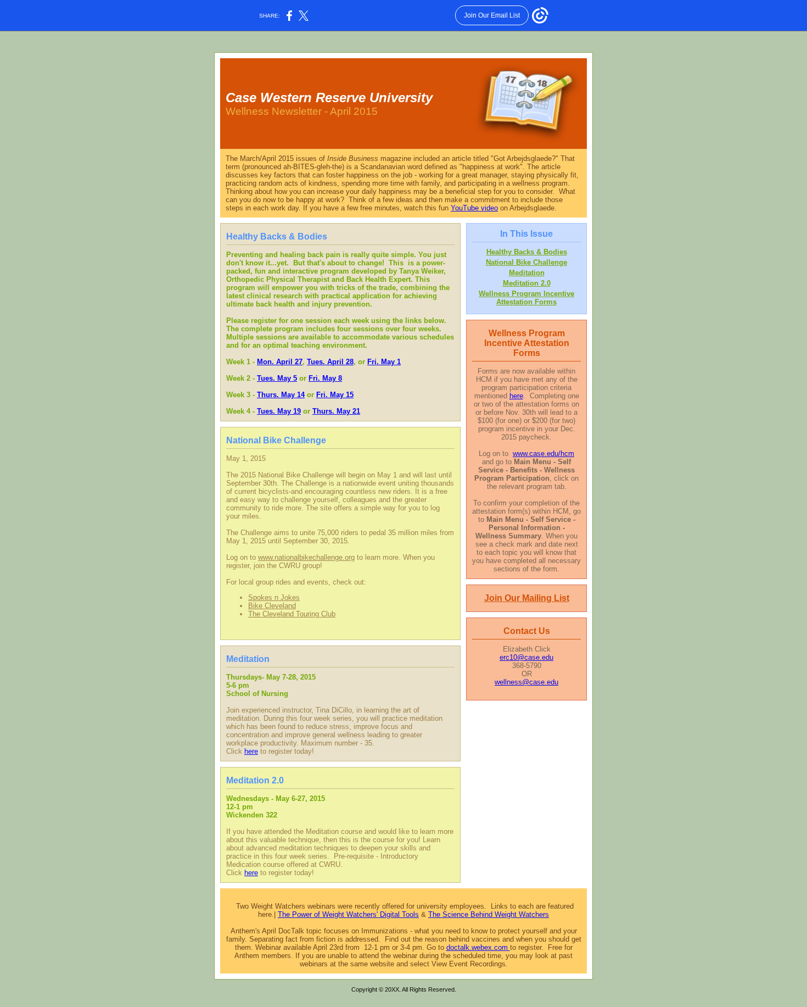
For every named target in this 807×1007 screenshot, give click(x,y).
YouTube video (474, 208)
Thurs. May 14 (281, 395)
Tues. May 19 (279, 411)
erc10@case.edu (526, 657)
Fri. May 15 (335, 395)
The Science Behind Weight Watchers (488, 914)
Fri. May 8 (325, 378)
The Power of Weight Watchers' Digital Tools (348, 914)
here (251, 751)
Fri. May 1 (384, 362)
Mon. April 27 (279, 362)
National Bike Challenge (526, 262)
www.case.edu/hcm (543, 453)
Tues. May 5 (277, 378)
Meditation (527, 273)
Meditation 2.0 (527, 283)
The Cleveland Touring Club (291, 614)
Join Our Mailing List (526, 598)
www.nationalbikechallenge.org (306, 557)
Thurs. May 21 (336, 411)
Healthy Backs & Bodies (526, 252)
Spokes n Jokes (274, 597)
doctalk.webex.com (478, 947)
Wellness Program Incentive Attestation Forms (526, 298)
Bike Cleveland (272, 606)
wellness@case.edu (526, 682)
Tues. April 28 (330, 362)
